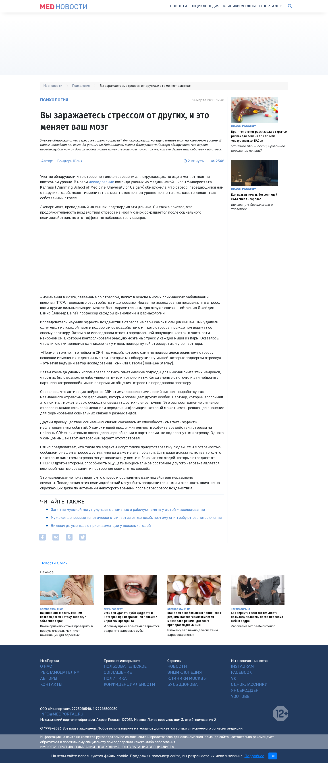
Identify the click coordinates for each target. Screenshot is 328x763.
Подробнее (254, 756)
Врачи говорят (243, 126)
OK (272, 756)
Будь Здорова (182, 684)
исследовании (101, 182)
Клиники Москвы (239, 6)
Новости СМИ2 (54, 563)
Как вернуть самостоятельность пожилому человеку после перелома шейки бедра (257, 617)
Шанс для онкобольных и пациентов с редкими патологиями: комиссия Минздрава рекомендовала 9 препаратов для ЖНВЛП (194, 619)
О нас (46, 666)
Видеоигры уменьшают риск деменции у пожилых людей (101, 526)
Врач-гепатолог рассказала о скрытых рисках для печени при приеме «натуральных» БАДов (259, 136)
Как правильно (240, 609)
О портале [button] (269, 6)
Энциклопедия (205, 6)
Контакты (51, 684)
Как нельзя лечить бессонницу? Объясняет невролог (254, 197)
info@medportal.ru (61, 714)
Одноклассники (249, 684)
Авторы (48, 678)
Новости (178, 6)
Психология (54, 100)
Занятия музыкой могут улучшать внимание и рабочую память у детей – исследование (128, 509)
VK (233, 678)
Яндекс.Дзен (245, 690)
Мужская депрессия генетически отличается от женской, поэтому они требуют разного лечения (136, 518)
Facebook (241, 672)
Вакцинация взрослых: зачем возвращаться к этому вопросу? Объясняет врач (63, 617)
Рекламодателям (60, 672)
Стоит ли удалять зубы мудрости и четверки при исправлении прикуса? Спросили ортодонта (130, 617)
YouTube (240, 696)
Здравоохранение (51, 609)
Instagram (242, 666)
